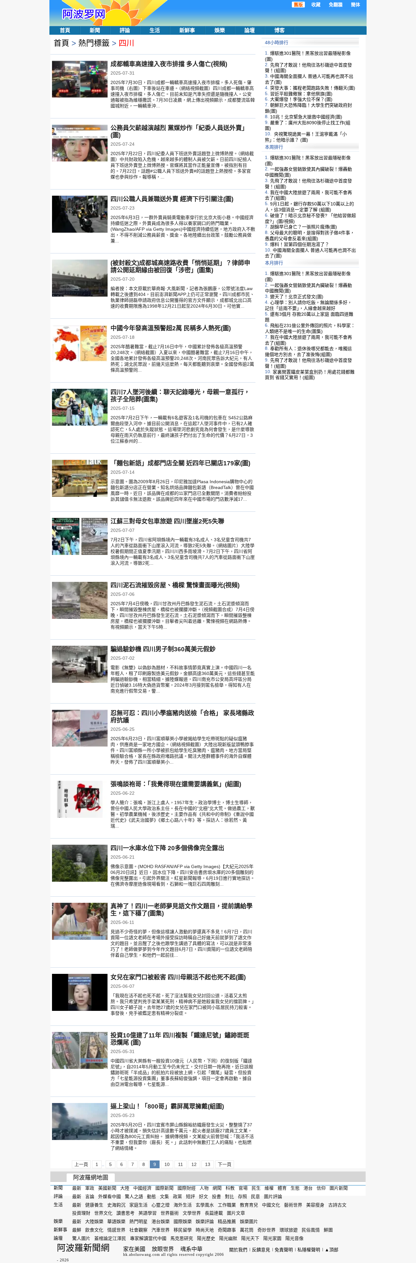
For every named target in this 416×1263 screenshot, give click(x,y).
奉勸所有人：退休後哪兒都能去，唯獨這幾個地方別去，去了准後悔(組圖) (308, 351)
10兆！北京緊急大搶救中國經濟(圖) (306, 116)
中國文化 (271, 1204)
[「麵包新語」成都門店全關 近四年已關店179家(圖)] (80, 479)
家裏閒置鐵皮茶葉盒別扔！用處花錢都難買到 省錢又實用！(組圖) (310, 374)
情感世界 (116, 1229)
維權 (269, 1188)
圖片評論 (273, 1196)
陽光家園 (272, 1238)
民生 (256, 1188)
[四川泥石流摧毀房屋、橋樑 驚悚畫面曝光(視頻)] (80, 601)
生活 (155, 30)
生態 (295, 1188)
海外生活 (183, 1204)
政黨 (177, 1196)
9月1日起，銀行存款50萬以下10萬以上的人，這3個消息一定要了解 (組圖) (309, 206)
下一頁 (224, 1164)
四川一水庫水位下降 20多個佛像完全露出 (167, 848)
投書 (216, 1196)
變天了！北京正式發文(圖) (296, 296)
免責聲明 (284, 1249)
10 (167, 1164)
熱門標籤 (94, 43)
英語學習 (147, 1213)
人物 (204, 1188)
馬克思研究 (181, 1238)
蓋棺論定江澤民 (110, 1238)
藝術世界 (293, 1204)
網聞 (217, 1188)
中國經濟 (142, 1188)
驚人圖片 (81, 1238)
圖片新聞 (339, 1188)
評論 (125, 30)
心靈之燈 (160, 1204)
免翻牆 (336, 4)
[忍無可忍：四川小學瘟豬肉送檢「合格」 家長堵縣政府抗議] (80, 729)
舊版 (298, 4)
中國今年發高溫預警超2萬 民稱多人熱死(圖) (170, 328)
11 (180, 1164)
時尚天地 (205, 1229)
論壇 (249, 30)
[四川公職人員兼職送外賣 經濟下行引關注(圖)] (80, 215)
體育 (282, 1188)
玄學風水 (205, 1204)
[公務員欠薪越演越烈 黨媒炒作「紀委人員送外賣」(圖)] (80, 144)
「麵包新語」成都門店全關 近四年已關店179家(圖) (180, 463)
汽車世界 (160, 1229)
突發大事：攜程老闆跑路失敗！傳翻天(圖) (312, 88)
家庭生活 (138, 1204)
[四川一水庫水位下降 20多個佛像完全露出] (80, 864)
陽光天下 (250, 1238)
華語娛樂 (116, 1221)
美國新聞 (107, 1188)
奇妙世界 (266, 1229)
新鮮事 (187, 30)
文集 (164, 1196)
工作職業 (227, 1204)
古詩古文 (337, 1204)
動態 (151, 1196)
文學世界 (192, 1213)
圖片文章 (236, 1213)
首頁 (65, 30)
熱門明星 (138, 1221)
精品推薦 (227, 1221)
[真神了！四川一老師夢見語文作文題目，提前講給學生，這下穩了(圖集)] (80, 922)
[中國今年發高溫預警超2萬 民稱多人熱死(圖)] (80, 344)
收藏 (315, 4)
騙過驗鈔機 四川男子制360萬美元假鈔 (162, 649)
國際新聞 (164, 1188)
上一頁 (81, 1164)
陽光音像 (294, 1238)
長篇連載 (214, 1213)
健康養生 (94, 1204)
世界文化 (103, 1213)
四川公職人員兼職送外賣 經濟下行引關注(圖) (171, 199)
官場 (243, 1188)
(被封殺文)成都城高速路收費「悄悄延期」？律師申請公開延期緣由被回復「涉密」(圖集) (180, 267)
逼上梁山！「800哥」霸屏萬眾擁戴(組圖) (167, 1106)
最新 (76, 1188)
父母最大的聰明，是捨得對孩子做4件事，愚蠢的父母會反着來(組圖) (310, 235)
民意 (255, 1196)
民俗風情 (311, 1229)
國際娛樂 (183, 1221)
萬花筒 (247, 1229)
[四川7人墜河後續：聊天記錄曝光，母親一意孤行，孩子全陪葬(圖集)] (80, 408)
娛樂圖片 (249, 1221)
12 (194, 1164)
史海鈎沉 (116, 1204)
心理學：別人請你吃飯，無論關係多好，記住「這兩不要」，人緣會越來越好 (308, 305)
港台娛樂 (160, 1221)
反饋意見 (261, 1249)
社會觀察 (138, 1229)
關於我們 (238, 1249)
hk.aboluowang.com (141, 1254)
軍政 (89, 1188)
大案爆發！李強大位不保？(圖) (301, 99)
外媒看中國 (109, 1196)
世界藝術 (170, 1213)
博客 (279, 30)
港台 (308, 1188)
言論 (89, 1196)
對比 (229, 1196)
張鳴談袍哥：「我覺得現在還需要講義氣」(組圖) (175, 784)
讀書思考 (125, 1213)
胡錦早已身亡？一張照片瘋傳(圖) (303, 226)
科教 (230, 1188)
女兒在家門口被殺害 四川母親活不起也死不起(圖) (178, 977)
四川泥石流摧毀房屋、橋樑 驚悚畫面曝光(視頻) (175, 585)
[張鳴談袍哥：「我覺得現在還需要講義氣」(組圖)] (80, 800)
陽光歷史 (206, 1238)
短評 (190, 1196)
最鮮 (76, 1229)
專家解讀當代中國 (148, 1238)
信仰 (321, 1188)
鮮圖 (328, 1229)
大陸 (124, 1188)
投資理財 (81, 1213)
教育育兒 (249, 1204)
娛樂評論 (205, 1221)
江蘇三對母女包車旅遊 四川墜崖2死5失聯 (167, 521)
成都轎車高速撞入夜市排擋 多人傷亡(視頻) (168, 64)
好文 (203, 1196)
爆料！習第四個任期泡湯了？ (299, 244)
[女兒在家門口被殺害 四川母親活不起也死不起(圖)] (80, 993)
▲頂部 (331, 1249)
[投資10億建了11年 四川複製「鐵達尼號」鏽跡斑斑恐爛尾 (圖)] (80, 1051)
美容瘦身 (315, 1204)
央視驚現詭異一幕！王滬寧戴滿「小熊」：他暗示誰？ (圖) (306, 136)
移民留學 (183, 1229)
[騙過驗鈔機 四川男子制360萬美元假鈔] (80, 665)
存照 (242, 1196)
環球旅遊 (289, 1229)
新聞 (95, 30)
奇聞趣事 (227, 1229)
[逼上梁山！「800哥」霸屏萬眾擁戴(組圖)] (80, 1122)
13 (207, 1164)
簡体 (355, 4)
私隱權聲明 (308, 1249)
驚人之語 (134, 1196)
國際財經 (186, 1188)
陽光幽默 (228, 1238)
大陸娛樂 (94, 1221)
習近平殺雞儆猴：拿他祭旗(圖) (301, 93)
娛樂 (219, 30)
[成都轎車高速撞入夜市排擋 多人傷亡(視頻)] (80, 80)
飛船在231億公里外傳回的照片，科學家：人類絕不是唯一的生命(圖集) (310, 328)
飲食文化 (94, 1229)
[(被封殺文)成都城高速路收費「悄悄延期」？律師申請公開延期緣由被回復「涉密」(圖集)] (80, 279)
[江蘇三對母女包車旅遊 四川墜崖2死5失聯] (80, 537)
